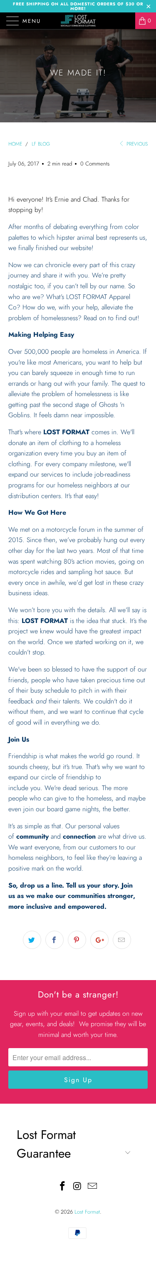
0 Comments (94, 164)
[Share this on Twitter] (32, 940)
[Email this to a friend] (122, 940)
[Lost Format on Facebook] (63, 1187)
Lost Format (87, 1212)
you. (36, 788)
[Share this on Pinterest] (77, 940)
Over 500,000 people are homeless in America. (74, 351)
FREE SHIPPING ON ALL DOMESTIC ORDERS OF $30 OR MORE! (78, 6)
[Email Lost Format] (92, 1187)
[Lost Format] (78, 20)
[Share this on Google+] (99, 940)
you (79, 453)
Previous (136, 144)
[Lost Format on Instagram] (78, 1187)
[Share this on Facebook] (54, 940)
